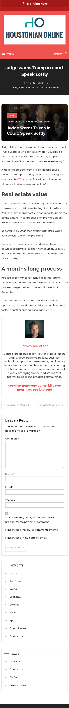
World (12, 115)
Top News (16, 581)
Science (15, 604)
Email (9, 487)
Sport (13, 620)
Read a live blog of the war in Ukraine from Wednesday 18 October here (20, 405)
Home (13, 573)
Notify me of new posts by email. (27, 538)
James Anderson (40, 121)
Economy (15, 597)
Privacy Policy (18, 685)
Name (9, 474)
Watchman (25, 179)
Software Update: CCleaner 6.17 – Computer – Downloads (53, 405)
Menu (11, 54)
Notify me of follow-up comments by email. (34, 530)
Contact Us (16, 636)
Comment (12, 438)
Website (10, 500)
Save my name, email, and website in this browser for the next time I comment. (29, 519)
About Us (15, 661)
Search (58, 53)
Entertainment (18, 628)
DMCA (13, 677)
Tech (13, 612)
